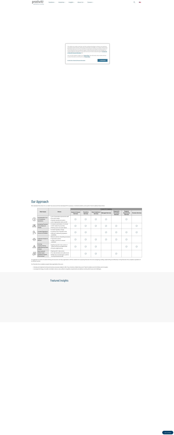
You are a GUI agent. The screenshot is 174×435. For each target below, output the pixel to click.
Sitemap (69, 425)
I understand (102, 60)
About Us (61, 417)
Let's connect (167, 432)
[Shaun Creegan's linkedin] (82, 368)
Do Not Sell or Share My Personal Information (76, 60)
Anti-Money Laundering (51, 38)
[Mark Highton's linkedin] (54, 368)
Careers (61, 421)
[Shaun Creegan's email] (79, 368)
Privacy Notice (87, 56)
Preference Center (72, 421)
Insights (61, 429)
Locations (70, 417)
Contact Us (62, 425)
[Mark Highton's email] (52, 368)
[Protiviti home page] (39, 419)
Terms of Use (86, 55)
